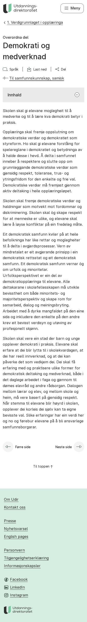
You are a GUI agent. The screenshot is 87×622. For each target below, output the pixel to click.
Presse (10, 520)
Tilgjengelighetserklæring (26, 558)
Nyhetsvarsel (16, 528)
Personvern (14, 550)
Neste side (63, 447)
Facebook (19, 579)
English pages (16, 536)
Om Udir (11, 499)
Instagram (19, 595)
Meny (75, 8)
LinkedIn (17, 587)
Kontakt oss (15, 507)
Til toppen (41, 466)
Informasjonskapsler (22, 565)
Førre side (22, 447)
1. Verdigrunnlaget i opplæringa (35, 22)
